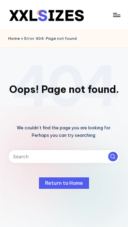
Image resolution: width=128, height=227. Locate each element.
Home (14, 38)
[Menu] (116, 15)
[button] (113, 156)
